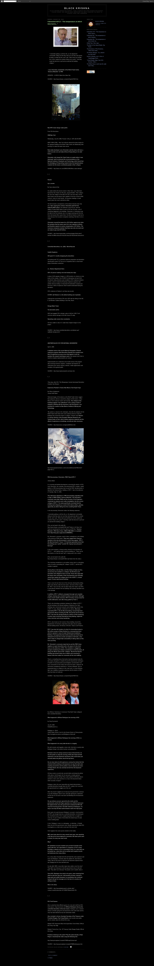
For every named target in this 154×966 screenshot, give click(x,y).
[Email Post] (70, 947)
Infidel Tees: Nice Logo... (93, 43)
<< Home (50, 957)
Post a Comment (52, 955)
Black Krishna (77, 8)
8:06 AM (66, 947)
